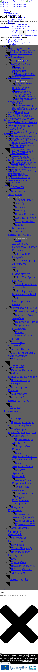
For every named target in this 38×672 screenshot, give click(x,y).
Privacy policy (5, 663)
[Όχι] (11, 663)
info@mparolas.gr (21, 238)
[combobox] (15, 595)
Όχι (30, 660)
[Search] (1, 653)
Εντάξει (25, 660)
